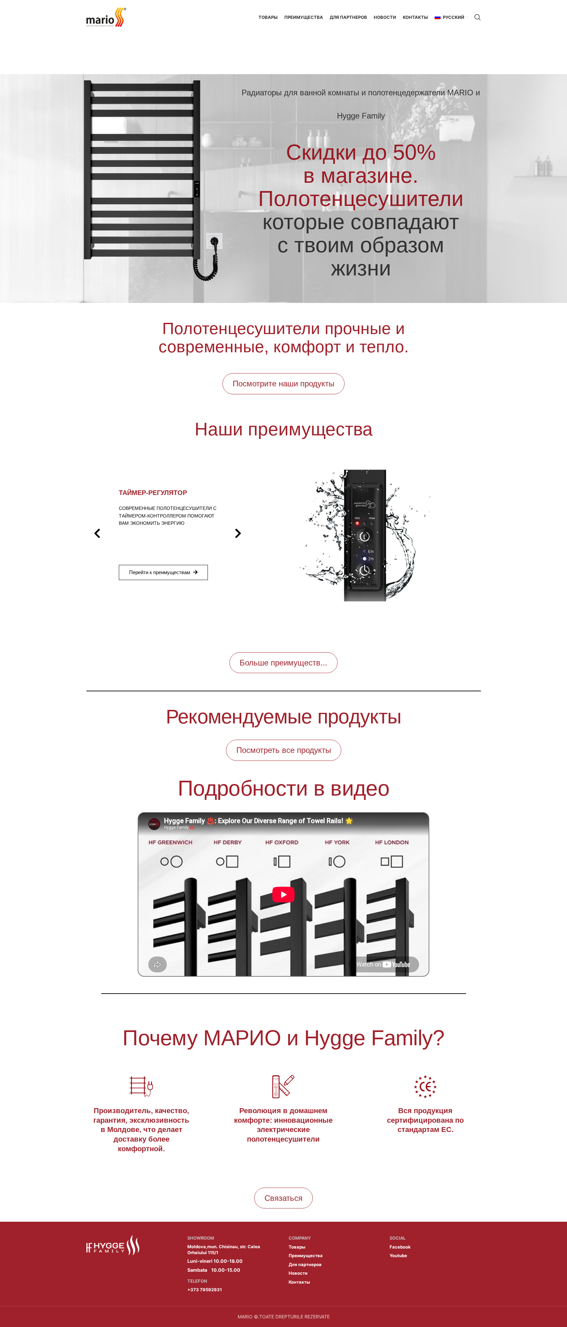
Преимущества (306, 1255)
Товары (297, 1247)
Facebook (400, 1247)
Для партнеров (305, 1264)
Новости (298, 1273)
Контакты (299, 1282)
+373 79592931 (204, 1289)
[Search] (477, 17)
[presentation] (97, 533)
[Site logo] (106, 17)
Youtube (398, 1255)
